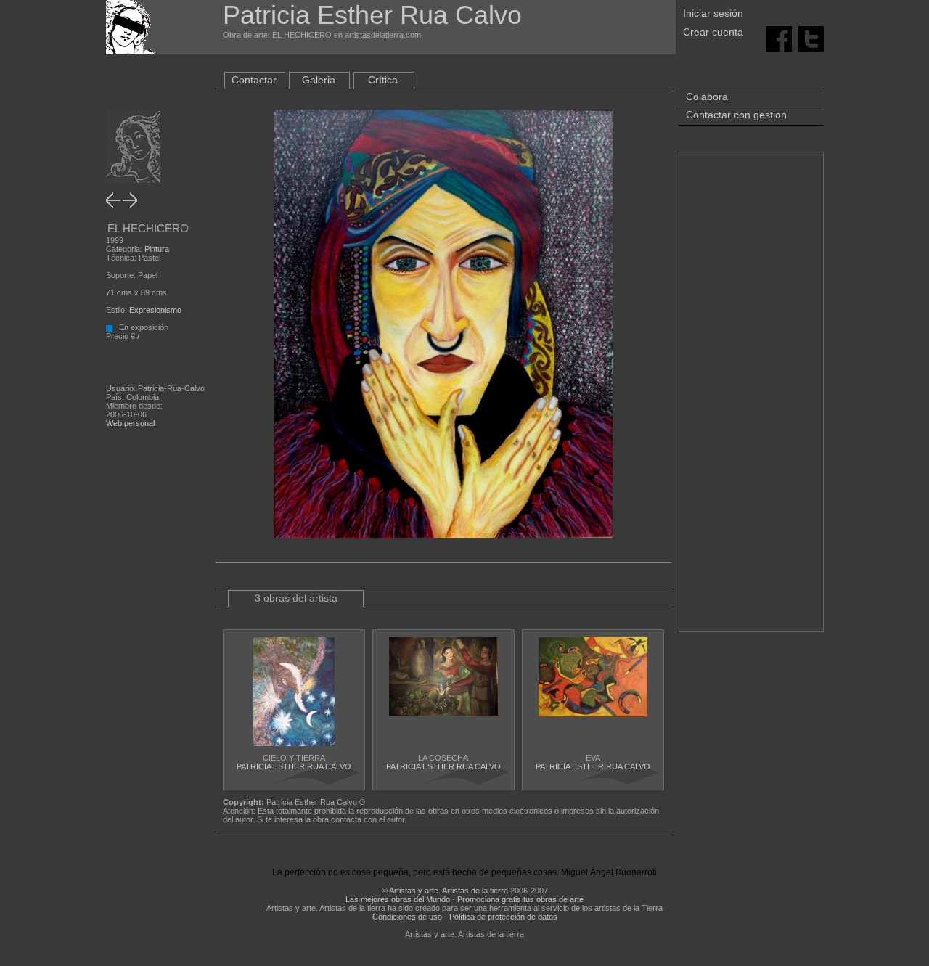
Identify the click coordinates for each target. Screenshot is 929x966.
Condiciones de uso (407, 916)
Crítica (383, 80)
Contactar (254, 80)
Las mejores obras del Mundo (397, 899)
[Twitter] (811, 37)
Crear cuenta (713, 32)
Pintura (156, 249)
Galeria (318, 80)
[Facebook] (779, 37)
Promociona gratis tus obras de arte (520, 899)
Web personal (130, 423)
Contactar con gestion (736, 114)
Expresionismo (155, 310)
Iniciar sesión (713, 13)
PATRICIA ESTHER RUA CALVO (294, 766)
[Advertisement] (751, 399)
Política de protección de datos (503, 916)
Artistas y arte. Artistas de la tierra (448, 890)
